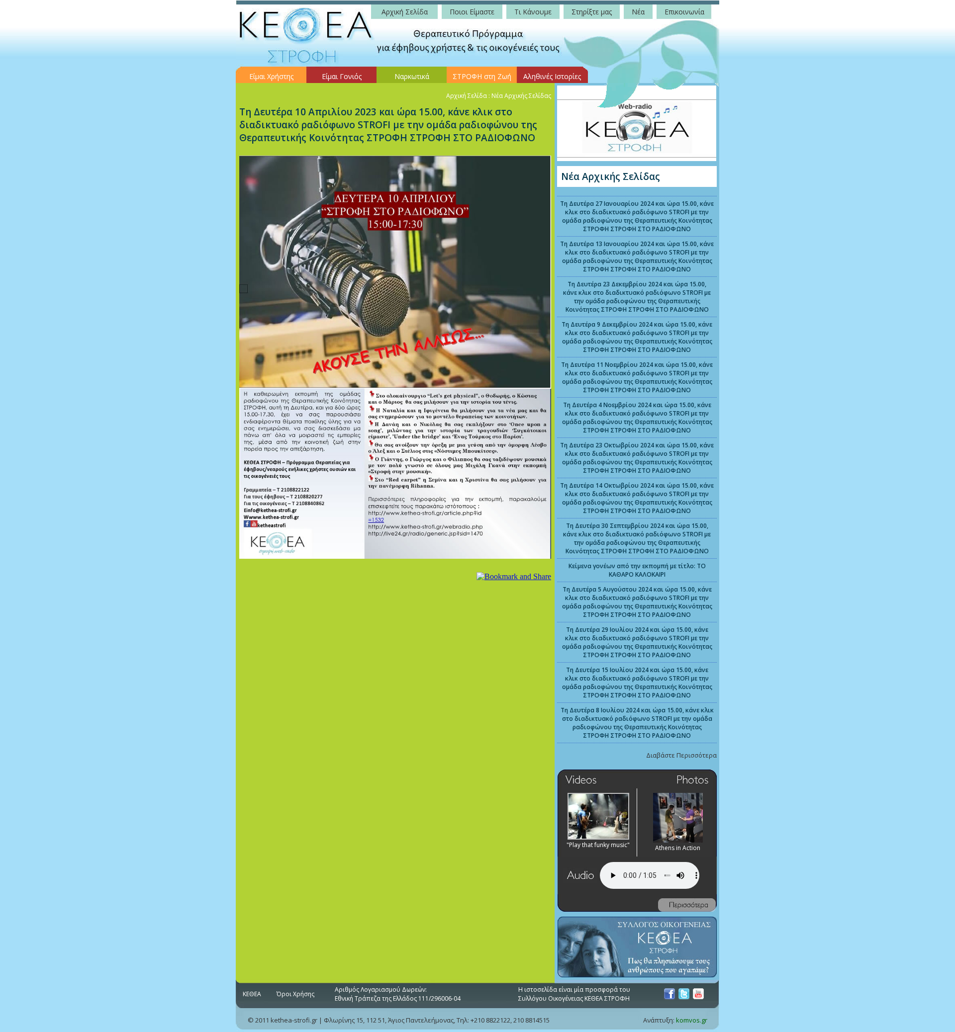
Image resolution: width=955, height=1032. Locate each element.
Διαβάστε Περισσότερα (681, 755)
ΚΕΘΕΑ (252, 994)
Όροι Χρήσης (295, 994)
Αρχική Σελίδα (466, 95)
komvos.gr (691, 1020)
